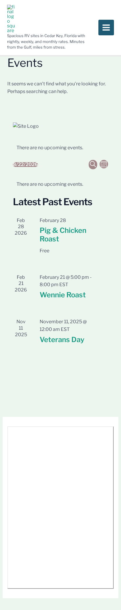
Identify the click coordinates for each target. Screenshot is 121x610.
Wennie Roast (63, 295)
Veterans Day (62, 339)
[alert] (60, 147)
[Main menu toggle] (106, 27)
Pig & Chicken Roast (63, 234)
